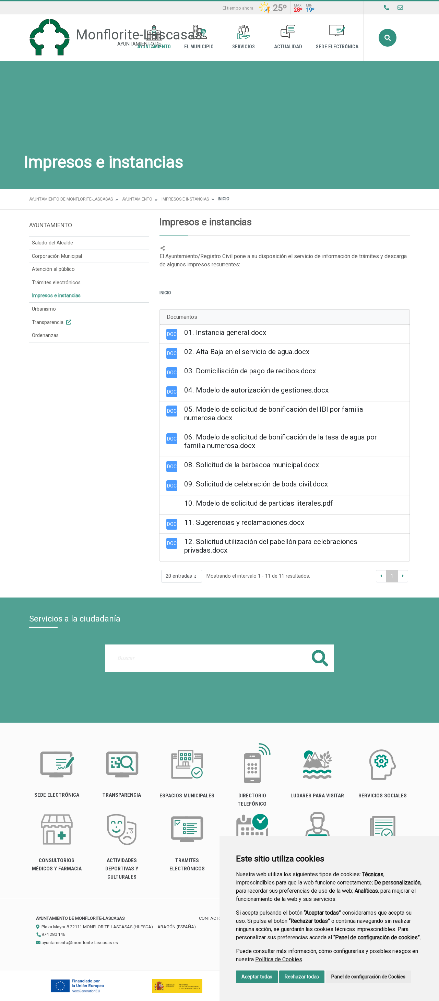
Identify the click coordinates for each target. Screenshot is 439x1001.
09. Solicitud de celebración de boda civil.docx (256, 484)
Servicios (243, 47)
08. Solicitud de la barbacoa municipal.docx (251, 465)
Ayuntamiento (137, 199)
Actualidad (288, 47)
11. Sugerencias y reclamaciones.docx (244, 522)
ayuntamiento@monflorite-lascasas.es (79, 942)
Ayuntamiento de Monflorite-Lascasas (71, 199)
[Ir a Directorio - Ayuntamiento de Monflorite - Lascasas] (386, 7)
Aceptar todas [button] (256, 976)
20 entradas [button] (179, 576)
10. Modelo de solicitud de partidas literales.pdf (258, 503)
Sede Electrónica (337, 47)
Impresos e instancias (185, 199)
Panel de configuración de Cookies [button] (368, 976)
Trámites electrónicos (56, 283)
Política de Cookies (278, 959)
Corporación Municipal (57, 256)
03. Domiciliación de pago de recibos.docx (250, 371)
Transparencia (48, 322)
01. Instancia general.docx (225, 332)
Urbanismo (44, 309)
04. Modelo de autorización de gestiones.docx (256, 390)
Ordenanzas (45, 335)
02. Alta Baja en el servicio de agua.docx (246, 352)
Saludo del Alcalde (52, 243)
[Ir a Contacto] (400, 7)
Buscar (387, 38)
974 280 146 (52, 934)
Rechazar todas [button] (302, 976)
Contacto (210, 918)
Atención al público (53, 269)
